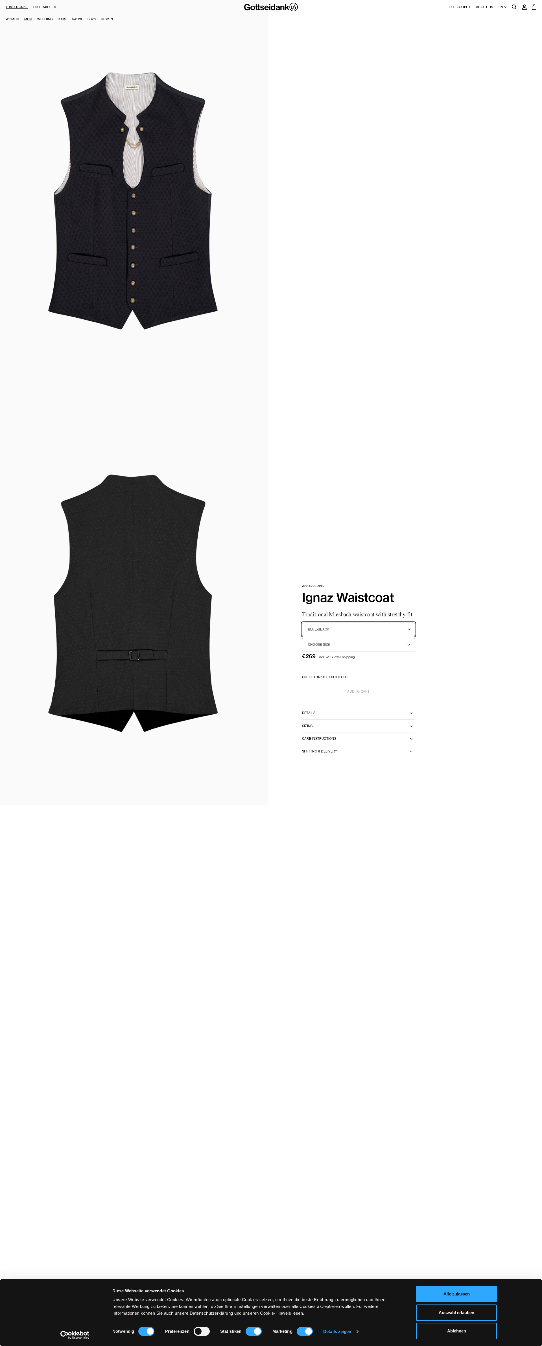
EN (501, 7)
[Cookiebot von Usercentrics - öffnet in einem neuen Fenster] (75, 1335)
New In (107, 19)
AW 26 (77, 19)
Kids (62, 19)
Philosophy (459, 7)
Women (12, 19)
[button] (134, 201)
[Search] (514, 7)
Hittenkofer (44, 7)
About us (484, 7)
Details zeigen (337, 1331)
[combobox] (358, 629)
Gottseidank (271, 7)
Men (28, 19)
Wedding (45, 19)
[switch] (202, 1331)
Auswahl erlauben (456, 1312)
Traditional (17, 7)
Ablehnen (456, 1330)
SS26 (92, 19)
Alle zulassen (456, 1294)
